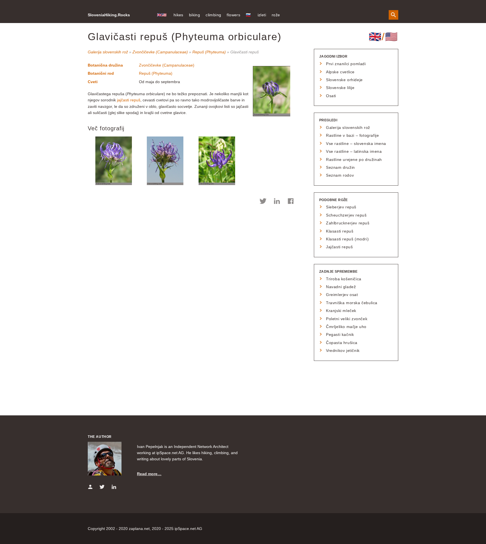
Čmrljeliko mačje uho (346, 326)
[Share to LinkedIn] (276, 202)
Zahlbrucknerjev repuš (348, 223)
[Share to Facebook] (290, 202)
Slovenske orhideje (344, 80)
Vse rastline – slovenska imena (356, 143)
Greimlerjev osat (342, 294)
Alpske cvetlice (340, 72)
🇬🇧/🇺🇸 (383, 36)
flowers (233, 15)
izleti (262, 15)
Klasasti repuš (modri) (347, 239)
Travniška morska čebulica (351, 303)
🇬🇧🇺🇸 (162, 15)
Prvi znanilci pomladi (346, 64)
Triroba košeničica (343, 279)
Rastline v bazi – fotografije (352, 135)
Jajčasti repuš (339, 247)
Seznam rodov (340, 175)
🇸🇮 (248, 15)
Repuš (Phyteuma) (209, 52)
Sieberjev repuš (341, 207)
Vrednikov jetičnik (343, 350)
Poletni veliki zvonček (346, 319)
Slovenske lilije (340, 87)
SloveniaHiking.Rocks (109, 15)
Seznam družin (340, 167)
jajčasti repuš (128, 100)
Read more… (149, 474)
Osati (331, 96)
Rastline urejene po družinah (354, 159)
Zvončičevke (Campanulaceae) (160, 52)
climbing (213, 15)
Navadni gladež (341, 286)
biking (194, 15)
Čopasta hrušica (341, 342)
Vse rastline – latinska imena (354, 151)
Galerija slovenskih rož (108, 52)
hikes (178, 15)
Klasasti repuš (339, 231)
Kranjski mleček (341, 310)
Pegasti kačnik (340, 334)
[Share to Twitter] (263, 202)
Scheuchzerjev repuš (346, 215)
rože (276, 15)
